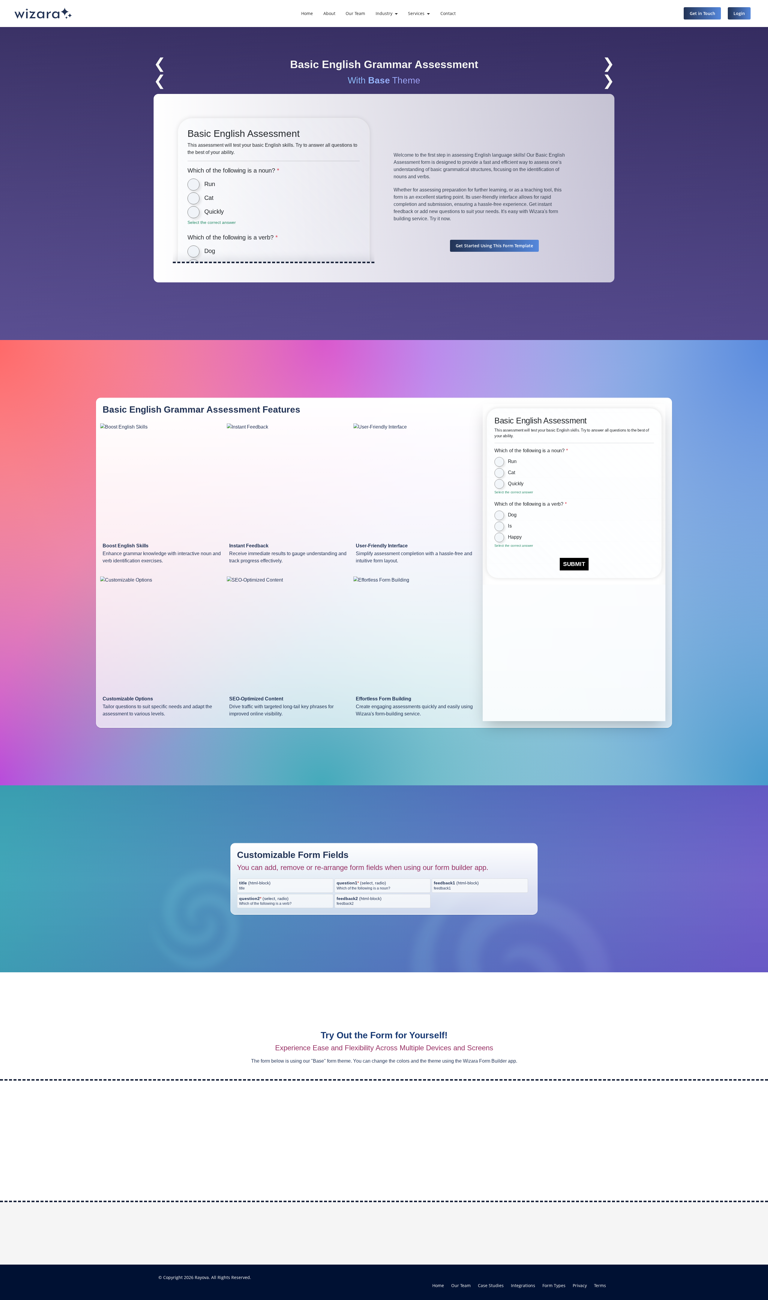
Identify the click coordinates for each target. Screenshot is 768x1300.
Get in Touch (702, 13)
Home (307, 13)
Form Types (554, 1285)
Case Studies (491, 1285)
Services (416, 13)
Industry (384, 13)
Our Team (355, 13)
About (329, 13)
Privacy (580, 1285)
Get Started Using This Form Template (494, 245)
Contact (448, 13)
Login (739, 13)
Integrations (523, 1285)
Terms (600, 1285)
